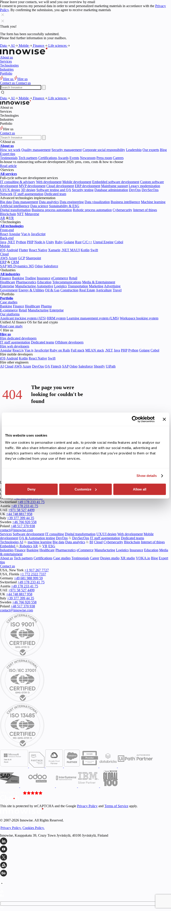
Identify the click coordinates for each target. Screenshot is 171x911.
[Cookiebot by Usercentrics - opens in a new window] (135, 419)
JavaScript (38, 234)
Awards (63, 158)
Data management (25, 202)
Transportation (78, 286)
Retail (73, 278)
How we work (10, 150)
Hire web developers (14, 346)
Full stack (77, 350)
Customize (83, 489)
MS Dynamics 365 (20, 266)
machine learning (40, 542)
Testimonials (9, 158)
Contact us (7, 133)
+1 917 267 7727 (36, 570)
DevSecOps (150, 190)
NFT (20, 214)
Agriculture (104, 290)
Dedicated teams (42, 342)
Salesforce (51, 266)
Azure (12, 258)
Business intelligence (125, 202)
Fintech (56, 366)
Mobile (24, 45)
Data (4, 45)
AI (13, 45)
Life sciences (57, 45)
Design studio (110, 558)
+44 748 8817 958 (19, 514)
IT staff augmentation (28, 194)
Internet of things (145, 210)
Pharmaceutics (26, 282)
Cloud (4, 254)
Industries (7, 69)
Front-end (7, 230)
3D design (28, 190)
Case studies (8, 302)
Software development (28, 534)
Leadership (134, 150)
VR (11, 218)
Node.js (39, 242)
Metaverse (32, 214)
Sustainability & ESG (64, 206)
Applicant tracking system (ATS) (23, 318)
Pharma (46, 306)
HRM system (56, 318)
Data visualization (97, 202)
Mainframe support (114, 186)
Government (9, 290)
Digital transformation (15, 210)
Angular (14, 234)
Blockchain (8, 214)
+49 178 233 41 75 (31, 502)
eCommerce (59, 278)
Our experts (150, 150)
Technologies (9, 65)
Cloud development (60, 186)
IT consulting (54, 534)
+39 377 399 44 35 (20, 518)
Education (44, 282)
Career (94, 558)
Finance (39, 45)
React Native (38, 250)
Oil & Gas (52, 290)
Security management (66, 150)
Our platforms (10, 314)
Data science (39, 206)
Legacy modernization (144, 186)
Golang (69, 242)
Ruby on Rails (60, 350)
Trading (30, 278)
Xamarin (54, 250)
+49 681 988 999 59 (28, 578)
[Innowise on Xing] (85, 858)
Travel (117, 290)
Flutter (23, 250)
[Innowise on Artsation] (85, 866)
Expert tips (7, 154)
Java (3, 242)
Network (6, 194)
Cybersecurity (122, 210)
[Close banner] (164, 419)
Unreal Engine (103, 242)
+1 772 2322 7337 (33, 574)
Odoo (39, 266)
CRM (15, 262)
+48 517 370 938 (23, 526)
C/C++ (87, 242)
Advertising (112, 286)
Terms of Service (116, 806)
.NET (11, 242)
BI (91, 542)
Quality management (36, 150)
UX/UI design (106, 534)
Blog (163, 150)
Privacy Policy (87, 806)
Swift (94, 250)
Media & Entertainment (98, 282)
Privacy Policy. (11, 828)
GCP (21, 258)
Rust (78, 242)
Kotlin (85, 250)
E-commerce (9, 310)
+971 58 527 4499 (21, 510)
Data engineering (72, 202)
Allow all (139, 489)
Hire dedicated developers (18, 338)
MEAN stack (94, 350)
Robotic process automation (92, 210)
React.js (18, 350)
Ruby (59, 242)
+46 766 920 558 (24, 522)
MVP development (32, 186)
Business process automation (52, 210)
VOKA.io (143, 558)
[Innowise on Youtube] (85, 850)
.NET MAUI (70, 250)
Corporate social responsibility (104, 150)
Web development (48, 182)
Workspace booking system (139, 318)
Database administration (111, 190)
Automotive (45, 286)
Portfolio (6, 73)
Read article (8, 166)
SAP (3, 266)
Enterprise (7, 286)
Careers (118, 158)
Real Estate (87, 290)
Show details (146, 476)
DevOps (135, 190)
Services (6, 61)
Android (12, 250)
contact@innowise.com (16, 530)
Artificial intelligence (14, 206)
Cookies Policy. (33, 828)
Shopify (99, 366)
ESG (51, 546)
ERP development (87, 186)
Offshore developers (69, 342)
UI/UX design (10, 190)
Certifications (47, 158)
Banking (18, 278)
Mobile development (76, 182)
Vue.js (25, 234)
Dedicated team (55, 194)
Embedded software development (115, 182)
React (4, 234)
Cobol (118, 242)
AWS (4, 258)
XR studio (127, 558)
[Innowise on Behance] (85, 874)
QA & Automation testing (37, 538)
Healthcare (7, 282)
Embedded (8, 546)
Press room (104, 158)
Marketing (96, 286)
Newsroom (88, 158)
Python (21, 242)
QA (47, 366)
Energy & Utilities (31, 290)
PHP (30, 242)
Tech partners (27, 158)
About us (6, 57)
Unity (50, 242)
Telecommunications (66, 282)
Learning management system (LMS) (93, 318)
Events (74, 158)
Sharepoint (33, 258)
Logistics (60, 286)
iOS (3, 250)
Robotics (25, 546)
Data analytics (49, 202)
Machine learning (153, 202)
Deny (31, 489)
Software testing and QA (53, 190)
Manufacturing (25, 286)
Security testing (83, 190)
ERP (3, 262)
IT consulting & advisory (17, 182)
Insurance (43, 278)
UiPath (111, 366)
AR (2, 218)
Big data (6, 202)
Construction (69, 290)
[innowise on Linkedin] (85, 841)
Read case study (11, 326)
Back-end (7, 238)
